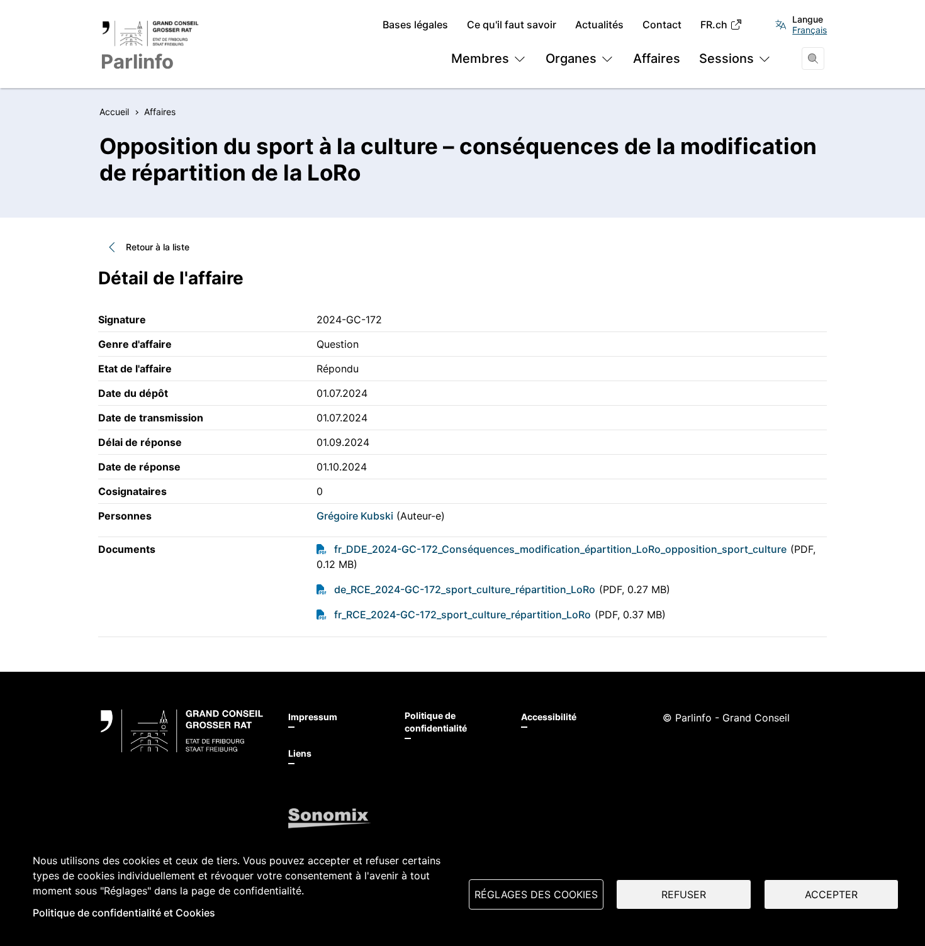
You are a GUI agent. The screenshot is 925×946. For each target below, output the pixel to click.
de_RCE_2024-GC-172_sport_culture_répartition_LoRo (464, 589)
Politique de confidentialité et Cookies (124, 912)
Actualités (599, 25)
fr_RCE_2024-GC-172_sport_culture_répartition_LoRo (462, 614)
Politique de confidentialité (436, 721)
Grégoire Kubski (355, 515)
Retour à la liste (157, 247)
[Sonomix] (329, 818)
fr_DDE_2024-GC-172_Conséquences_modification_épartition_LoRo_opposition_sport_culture (560, 549)
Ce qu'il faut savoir (511, 25)
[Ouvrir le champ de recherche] (813, 58)
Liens (299, 753)
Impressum (312, 716)
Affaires (656, 58)
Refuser (683, 894)
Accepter (831, 894)
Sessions (726, 58)
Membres (480, 58)
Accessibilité (548, 716)
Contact (661, 25)
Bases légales (415, 25)
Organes (571, 58)
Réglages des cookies (536, 894)
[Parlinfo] (182, 731)
